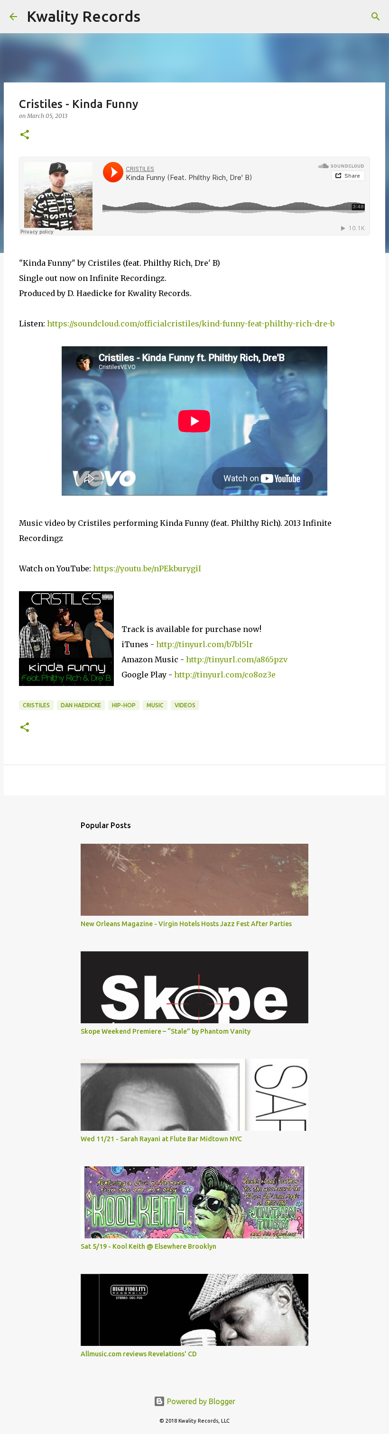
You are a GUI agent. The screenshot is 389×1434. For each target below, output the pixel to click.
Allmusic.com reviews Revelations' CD (139, 1354)
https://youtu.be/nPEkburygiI (147, 568)
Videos (185, 705)
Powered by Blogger (200, 1401)
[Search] (153, 16)
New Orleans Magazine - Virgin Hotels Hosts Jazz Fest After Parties (186, 924)
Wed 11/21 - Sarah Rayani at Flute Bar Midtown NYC (161, 1139)
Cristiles (36, 705)
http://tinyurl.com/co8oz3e (225, 674)
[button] (24, 135)
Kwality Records (83, 16)
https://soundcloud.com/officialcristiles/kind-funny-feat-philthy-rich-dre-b (190, 323)
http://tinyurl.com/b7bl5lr (204, 644)
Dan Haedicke (81, 705)
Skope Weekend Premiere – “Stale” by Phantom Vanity (165, 1031)
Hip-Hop (124, 705)
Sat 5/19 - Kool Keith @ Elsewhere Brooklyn (148, 1246)
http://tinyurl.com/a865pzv (236, 659)
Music (155, 705)
